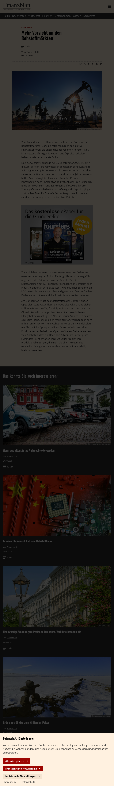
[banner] (57, 393)
